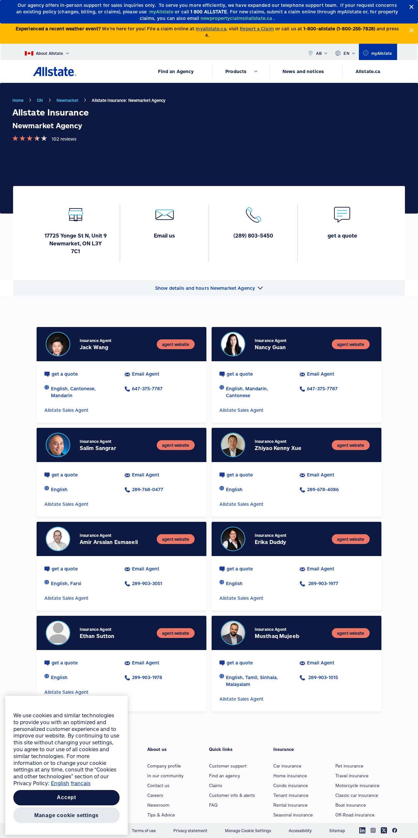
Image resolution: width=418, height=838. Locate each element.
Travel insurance (352, 775)
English (60, 783)
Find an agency (224, 775)
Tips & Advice (161, 814)
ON (40, 100)
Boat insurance (350, 805)
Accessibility (300, 830)
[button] (209, 288)
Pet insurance (349, 765)
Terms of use (144, 830)
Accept (66, 797)
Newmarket (67, 100)
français (80, 783)
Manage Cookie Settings (248, 830)
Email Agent (145, 374)
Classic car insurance (356, 795)
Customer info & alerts (232, 795)
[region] (66, 765)
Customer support (228, 765)
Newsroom (158, 805)
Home (18, 100)
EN (346, 53)
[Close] (411, 7)
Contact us (158, 785)
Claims (215, 785)
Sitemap (337, 830)
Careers (155, 795)
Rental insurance (290, 805)
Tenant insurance (291, 795)
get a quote (65, 374)
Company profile (164, 765)
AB (319, 53)
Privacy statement (190, 830)
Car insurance (287, 765)
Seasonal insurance (293, 814)
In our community (165, 775)
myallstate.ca (211, 28)
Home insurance (290, 775)
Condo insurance (290, 785)
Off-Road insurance (355, 814)
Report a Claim (257, 28)
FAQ (213, 805)
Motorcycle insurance (357, 785)
